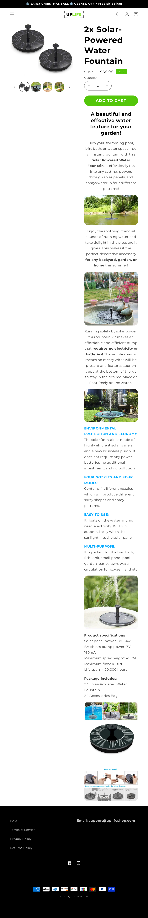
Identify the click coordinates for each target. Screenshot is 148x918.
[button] (12, 14)
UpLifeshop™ (79, 896)
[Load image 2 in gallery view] (36, 87)
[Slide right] (70, 87)
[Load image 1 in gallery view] (24, 87)
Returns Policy (21, 848)
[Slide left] (14, 87)
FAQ (13, 820)
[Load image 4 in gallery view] (59, 87)
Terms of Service (22, 830)
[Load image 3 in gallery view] (47, 87)
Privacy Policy (21, 839)
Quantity (90, 77)
